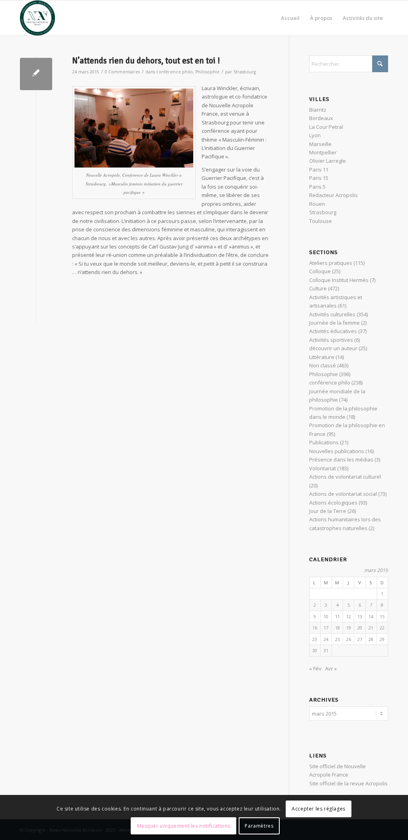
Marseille (320, 144)
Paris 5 (317, 186)
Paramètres (259, 825)
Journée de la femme (334, 322)
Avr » (331, 668)
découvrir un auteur (333, 348)
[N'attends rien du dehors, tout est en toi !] (36, 74)
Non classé (322, 365)
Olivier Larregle (327, 160)
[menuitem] (290, 17)
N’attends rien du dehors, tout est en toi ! (146, 60)
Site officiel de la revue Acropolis (348, 783)
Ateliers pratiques (330, 262)
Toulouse (320, 221)
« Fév (315, 668)
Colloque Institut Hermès (339, 280)
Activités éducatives (333, 331)
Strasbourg (244, 72)
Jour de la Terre (327, 511)
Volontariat (322, 468)
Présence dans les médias (341, 459)
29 (382, 639)
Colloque (320, 271)
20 (359, 628)
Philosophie (207, 72)
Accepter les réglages (318, 808)
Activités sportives (331, 339)
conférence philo (174, 72)
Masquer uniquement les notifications (184, 825)
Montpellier (323, 152)
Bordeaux (321, 118)
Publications (324, 442)
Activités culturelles (332, 314)
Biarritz (317, 109)
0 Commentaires (122, 72)
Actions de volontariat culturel (345, 476)
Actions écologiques (333, 502)
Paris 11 (318, 169)
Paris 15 (318, 177)
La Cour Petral (326, 126)
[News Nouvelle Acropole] (37, 17)
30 (314, 650)
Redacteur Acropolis (333, 195)
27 (359, 639)
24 (326, 639)
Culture (318, 288)
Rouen (317, 203)
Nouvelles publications (336, 451)
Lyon (315, 135)
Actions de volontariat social (343, 493)
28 (371, 639)
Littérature (321, 357)
